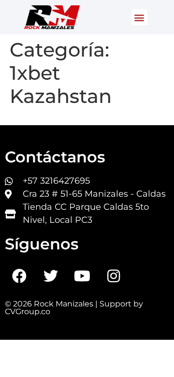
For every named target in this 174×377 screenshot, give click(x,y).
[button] (139, 17)
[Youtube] (82, 275)
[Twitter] (50, 275)
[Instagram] (113, 275)
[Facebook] (19, 275)
